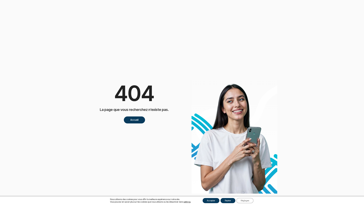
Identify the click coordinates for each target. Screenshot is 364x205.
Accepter (211, 200)
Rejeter (228, 200)
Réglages (245, 200)
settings (187, 202)
